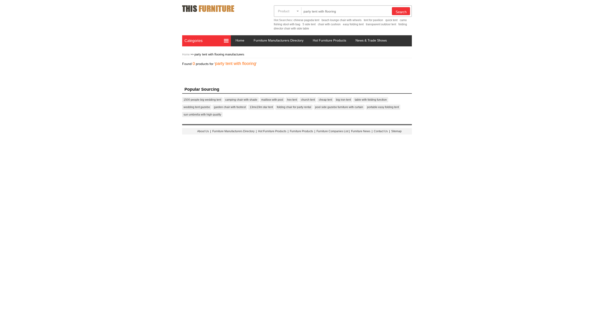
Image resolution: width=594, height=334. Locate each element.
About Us (203, 131)
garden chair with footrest (230, 107)
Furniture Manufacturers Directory (278, 40)
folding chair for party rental (294, 107)
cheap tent (325, 99)
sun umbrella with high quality (202, 114)
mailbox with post (272, 99)
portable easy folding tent (383, 107)
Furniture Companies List (332, 131)
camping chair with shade (241, 99)
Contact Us (381, 131)
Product (283, 11)
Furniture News (360, 131)
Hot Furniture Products (329, 40)
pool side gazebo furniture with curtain (339, 107)
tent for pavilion (373, 20)
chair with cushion (329, 24)
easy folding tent (353, 24)
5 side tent (309, 24)
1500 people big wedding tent (202, 99)
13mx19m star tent (261, 107)
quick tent (391, 20)
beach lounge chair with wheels (342, 20)
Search (401, 12)
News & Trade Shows (371, 40)
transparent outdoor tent (381, 24)
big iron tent (343, 99)
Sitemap (396, 131)
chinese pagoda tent (306, 20)
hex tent (292, 99)
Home (240, 40)
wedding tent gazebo (197, 107)
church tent (308, 99)
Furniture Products (301, 131)
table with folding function (371, 99)
